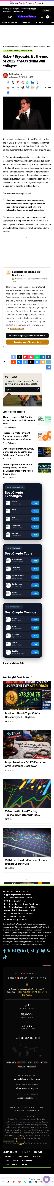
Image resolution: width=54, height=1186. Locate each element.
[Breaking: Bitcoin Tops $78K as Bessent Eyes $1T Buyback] (27, 695)
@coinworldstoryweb (27, 1097)
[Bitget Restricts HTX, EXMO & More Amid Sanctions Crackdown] (27, 744)
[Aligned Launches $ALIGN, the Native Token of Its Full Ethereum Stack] (44, 420)
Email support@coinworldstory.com (28, 335)
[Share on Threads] (22, 87)
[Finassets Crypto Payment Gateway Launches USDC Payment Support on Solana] (44, 436)
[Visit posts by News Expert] (5, 75)
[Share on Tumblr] (37, 82)
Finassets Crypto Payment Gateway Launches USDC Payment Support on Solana (17, 436)
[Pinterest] (18, 950)
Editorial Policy (17, 328)
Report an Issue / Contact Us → (27, 342)
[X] (9, 950)
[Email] (32, 87)
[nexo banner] (22, 390)
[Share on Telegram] (18, 87)
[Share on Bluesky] (27, 87)
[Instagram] (14, 950)
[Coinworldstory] (27, 17)
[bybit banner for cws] (27, 883)
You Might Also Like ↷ (17, 677)
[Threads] (37, 950)
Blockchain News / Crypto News (18, 51)
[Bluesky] (43, 950)
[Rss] (48, 950)
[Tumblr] (28, 950)
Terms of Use (17, 12)
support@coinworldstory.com (27, 1079)
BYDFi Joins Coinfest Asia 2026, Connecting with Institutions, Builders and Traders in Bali (18, 451)
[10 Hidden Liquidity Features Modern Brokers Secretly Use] (27, 842)
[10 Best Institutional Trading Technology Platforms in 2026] (27, 793)
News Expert (16, 74)
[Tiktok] (5, 957)
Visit (35, 503)
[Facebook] (4, 950)
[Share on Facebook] (8, 82)
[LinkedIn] (23, 950)
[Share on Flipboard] (18, 82)
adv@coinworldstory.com (27, 1088)
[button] (46, 10)
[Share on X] (13, 82)
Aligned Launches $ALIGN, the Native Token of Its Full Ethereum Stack (19, 420)
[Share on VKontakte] (13, 87)
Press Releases (9, 427)
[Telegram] (32, 950)
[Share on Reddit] (8, 87)
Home (5, 47)
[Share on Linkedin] (32, 82)
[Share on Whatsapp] (27, 82)
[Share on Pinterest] (22, 82)
